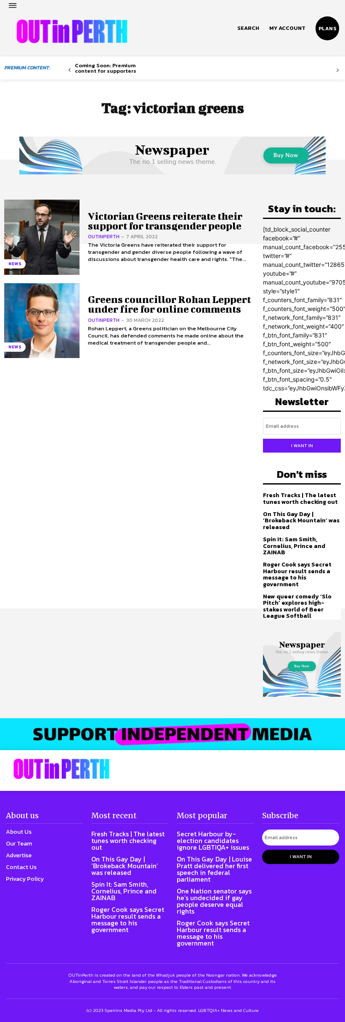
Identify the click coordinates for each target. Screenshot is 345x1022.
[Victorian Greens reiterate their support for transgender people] (42, 237)
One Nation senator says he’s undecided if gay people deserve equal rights (214, 901)
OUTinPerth (103, 236)
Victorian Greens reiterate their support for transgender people (165, 221)
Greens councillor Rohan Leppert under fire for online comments (169, 304)
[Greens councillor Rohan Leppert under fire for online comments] (42, 320)
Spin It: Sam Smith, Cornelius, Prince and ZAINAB (294, 546)
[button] (248, 28)
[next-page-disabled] (337, 70)
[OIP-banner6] (172, 734)
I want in (302, 445)
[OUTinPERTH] (72, 31)
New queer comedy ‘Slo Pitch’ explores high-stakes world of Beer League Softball (297, 606)
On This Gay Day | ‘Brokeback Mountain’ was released (301, 521)
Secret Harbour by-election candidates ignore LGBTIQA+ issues (213, 840)
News (14, 264)
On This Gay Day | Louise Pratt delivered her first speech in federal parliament (214, 869)
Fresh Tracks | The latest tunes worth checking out (300, 498)
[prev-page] (69, 70)
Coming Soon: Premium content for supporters (105, 68)
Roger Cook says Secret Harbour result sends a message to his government (297, 574)
